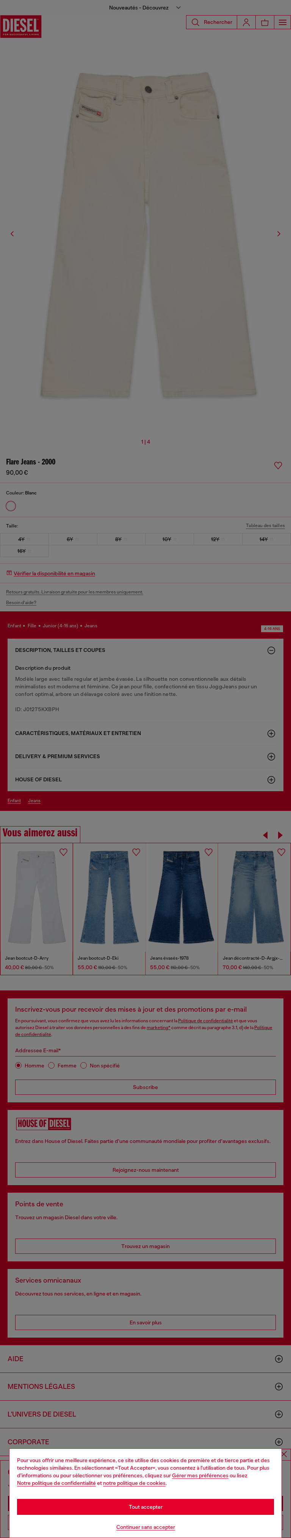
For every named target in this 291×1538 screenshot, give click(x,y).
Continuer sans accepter (145, 1527)
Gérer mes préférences (200, 1475)
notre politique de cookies (134, 1483)
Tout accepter (146, 1507)
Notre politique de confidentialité (56, 1483)
